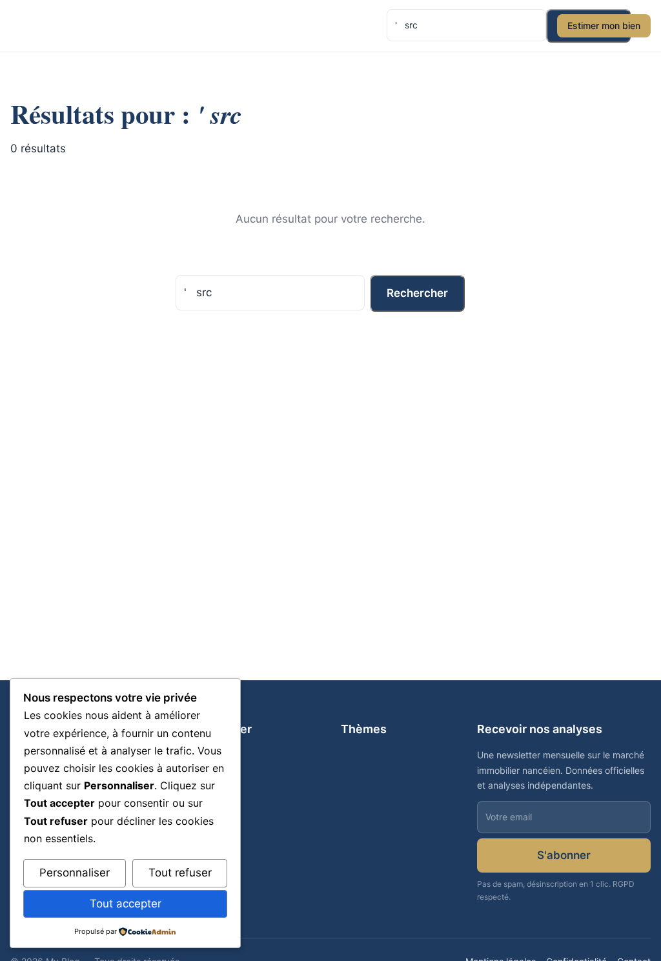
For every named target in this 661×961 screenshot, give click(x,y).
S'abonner (564, 855)
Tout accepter (125, 903)
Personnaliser (74, 872)
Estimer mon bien (603, 25)
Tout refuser (180, 872)
